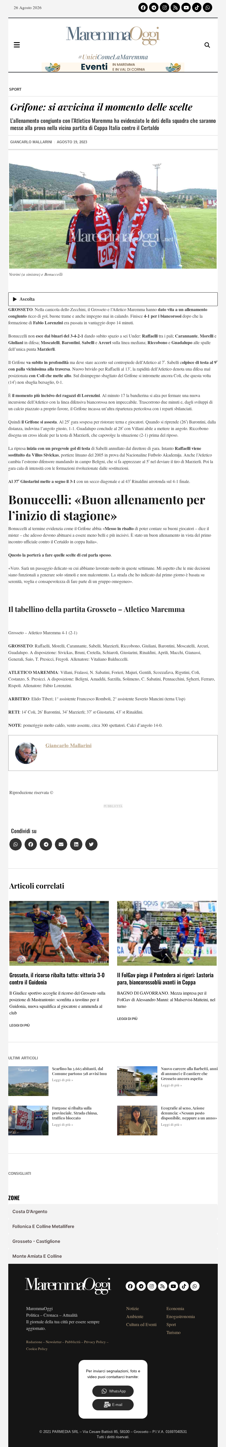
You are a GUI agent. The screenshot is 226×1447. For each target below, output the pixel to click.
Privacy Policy (95, 1341)
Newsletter (53, 1341)
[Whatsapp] (207, 7)
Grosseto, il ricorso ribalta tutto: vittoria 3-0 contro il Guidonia (57, 978)
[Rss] (175, 7)
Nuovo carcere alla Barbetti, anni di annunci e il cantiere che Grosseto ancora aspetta (189, 1073)
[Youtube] (186, 7)
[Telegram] (153, 7)
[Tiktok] (196, 7)
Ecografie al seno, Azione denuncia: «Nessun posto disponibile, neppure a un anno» (189, 1113)
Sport (15, 89)
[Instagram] (164, 7)
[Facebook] (143, 7)
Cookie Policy (37, 1348)
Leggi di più (19, 1025)
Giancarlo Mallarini (68, 745)
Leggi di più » (62, 1079)
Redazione (34, 1341)
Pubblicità (72, 1341)
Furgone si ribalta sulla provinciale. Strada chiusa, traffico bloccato (75, 1113)
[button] (15, 844)
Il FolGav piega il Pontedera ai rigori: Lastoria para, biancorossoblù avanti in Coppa (165, 978)
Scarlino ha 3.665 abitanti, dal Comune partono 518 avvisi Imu (79, 1071)
